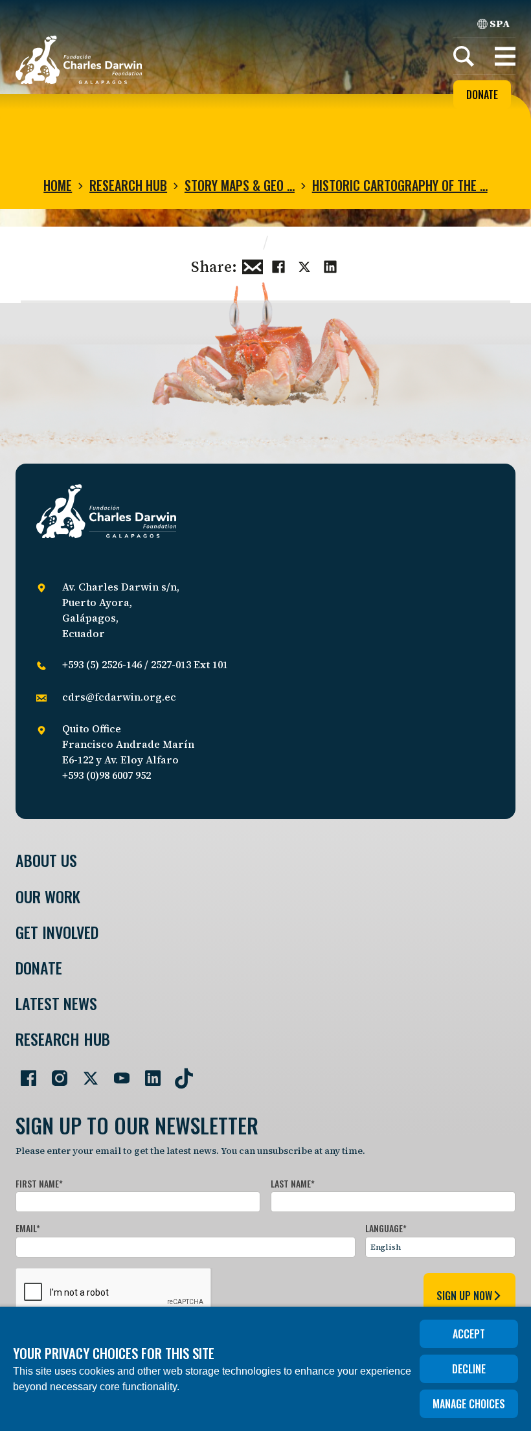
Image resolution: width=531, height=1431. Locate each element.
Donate (482, 94)
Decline (469, 1369)
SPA (500, 23)
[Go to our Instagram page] (54, 1073)
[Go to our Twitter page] (85, 1073)
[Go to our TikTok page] (178, 1073)
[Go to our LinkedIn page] (147, 1073)
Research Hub (128, 185)
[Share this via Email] (252, 265)
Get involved (57, 932)
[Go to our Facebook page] (23, 1073)
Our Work (48, 896)
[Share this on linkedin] (330, 265)
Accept (469, 1334)
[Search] (463, 56)
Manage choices (469, 1404)
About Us (46, 860)
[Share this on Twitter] (304, 265)
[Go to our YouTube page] (116, 1073)
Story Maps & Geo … (240, 185)
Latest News (56, 1003)
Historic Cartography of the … (400, 185)
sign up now (464, 1295)
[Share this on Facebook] (278, 265)
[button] (505, 56)
